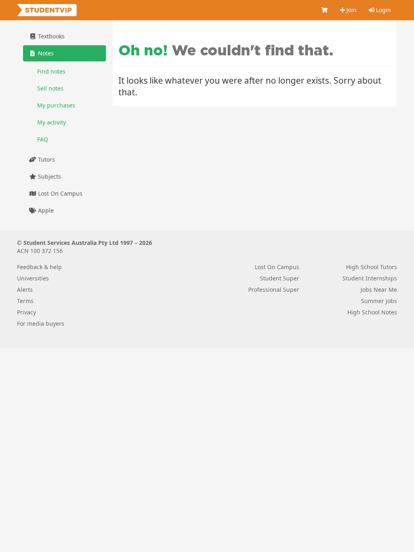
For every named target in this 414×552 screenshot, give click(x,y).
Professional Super (273, 289)
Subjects (48, 176)
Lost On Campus (59, 193)
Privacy (26, 312)
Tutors (45, 159)
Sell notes (50, 88)
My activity (51, 122)
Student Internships (369, 278)
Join (351, 10)
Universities (33, 278)
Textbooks (50, 36)
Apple (45, 210)
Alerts (25, 289)
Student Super (279, 278)
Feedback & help (39, 267)
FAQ (42, 139)
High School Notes (372, 312)
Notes (45, 53)
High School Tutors (371, 267)
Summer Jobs (379, 301)
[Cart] (324, 10)
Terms (25, 301)
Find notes (51, 71)
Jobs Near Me (379, 289)
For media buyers (40, 323)
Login (382, 10)
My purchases (56, 105)
